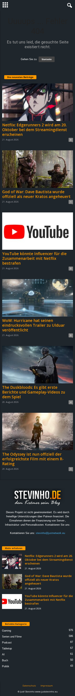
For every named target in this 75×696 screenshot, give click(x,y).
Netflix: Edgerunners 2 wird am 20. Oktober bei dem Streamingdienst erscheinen (34, 129)
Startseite (47, 59)
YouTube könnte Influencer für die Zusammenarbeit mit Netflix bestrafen (34, 258)
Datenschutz (29, 685)
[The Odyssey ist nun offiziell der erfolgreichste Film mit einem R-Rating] (37, 431)
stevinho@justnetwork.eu (50, 533)
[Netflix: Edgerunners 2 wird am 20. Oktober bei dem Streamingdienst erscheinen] (37, 102)
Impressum (47, 685)
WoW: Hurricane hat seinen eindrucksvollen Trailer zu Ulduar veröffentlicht (33, 325)
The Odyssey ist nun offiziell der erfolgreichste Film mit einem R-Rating (33, 459)
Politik (5, 666)
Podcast (7, 642)
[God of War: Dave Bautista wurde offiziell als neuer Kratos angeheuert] (37, 169)
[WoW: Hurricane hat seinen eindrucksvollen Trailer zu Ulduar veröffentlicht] (37, 298)
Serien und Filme (12, 636)
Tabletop (7, 648)
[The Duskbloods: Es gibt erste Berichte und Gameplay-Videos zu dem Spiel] (37, 364)
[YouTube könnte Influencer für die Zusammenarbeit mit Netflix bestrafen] (37, 231)
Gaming (6, 630)
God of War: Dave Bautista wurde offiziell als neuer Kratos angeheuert (36, 194)
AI (3, 654)
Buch (5, 660)
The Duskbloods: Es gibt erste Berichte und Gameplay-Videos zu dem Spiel (33, 392)
